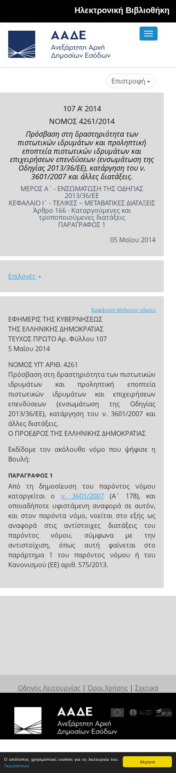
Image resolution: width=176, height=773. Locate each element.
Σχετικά (146, 687)
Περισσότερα (16, 765)
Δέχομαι (147, 761)
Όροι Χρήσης (108, 687)
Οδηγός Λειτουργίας (49, 687)
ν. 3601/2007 (82, 495)
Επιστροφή (129, 81)
